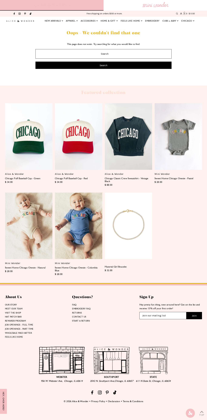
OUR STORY (11, 304)
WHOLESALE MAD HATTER (18, 333)
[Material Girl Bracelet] (128, 226)
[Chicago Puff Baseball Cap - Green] (28, 136)
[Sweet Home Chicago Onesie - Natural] (28, 226)
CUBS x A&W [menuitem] (169, 21)
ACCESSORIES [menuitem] (88, 21)
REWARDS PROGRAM (15, 321)
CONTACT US (79, 316)
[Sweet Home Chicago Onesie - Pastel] (178, 136)
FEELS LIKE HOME (14, 337)
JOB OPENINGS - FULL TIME (19, 324)
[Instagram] (19, 13)
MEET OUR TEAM (13, 308)
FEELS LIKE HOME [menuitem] (130, 21)
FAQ (74, 304)
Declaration (114, 401)
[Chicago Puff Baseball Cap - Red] (78, 136)
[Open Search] (177, 13)
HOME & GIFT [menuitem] (108, 21)
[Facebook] (14, 13)
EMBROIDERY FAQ (81, 308)
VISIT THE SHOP (13, 313)
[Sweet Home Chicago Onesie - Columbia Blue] (78, 226)
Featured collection (103, 92)
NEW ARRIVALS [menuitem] (53, 21)
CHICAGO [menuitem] (186, 21)
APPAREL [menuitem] (70, 21)
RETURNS (77, 313)
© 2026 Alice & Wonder (76, 401)
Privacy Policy (98, 401)
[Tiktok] (30, 13)
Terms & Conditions (133, 401)
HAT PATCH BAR (13, 316)
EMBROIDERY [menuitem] (152, 21)
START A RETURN (81, 321)
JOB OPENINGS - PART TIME (19, 329)
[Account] (181, 13)
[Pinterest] (25, 13)
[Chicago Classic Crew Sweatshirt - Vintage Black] (128, 136)
